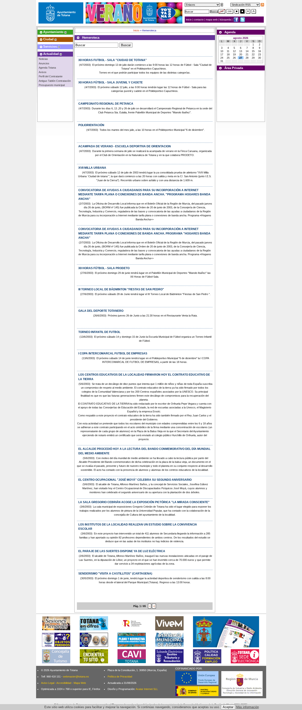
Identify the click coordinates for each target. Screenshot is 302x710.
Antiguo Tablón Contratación (55, 80)
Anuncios (44, 63)
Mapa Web (80, 682)
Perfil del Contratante (51, 76)
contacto (199, 19)
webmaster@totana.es (76, 676)
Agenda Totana (47, 67)
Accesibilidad (63, 682)
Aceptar (228, 707)
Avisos (42, 72)
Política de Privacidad (120, 676)
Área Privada (233, 68)
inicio (189, 19)
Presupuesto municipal (52, 85)
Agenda (229, 32)
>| (154, 606)
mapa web (212, 19)
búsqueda (226, 19)
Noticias (43, 58)
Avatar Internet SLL (147, 689)
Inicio (136, 30)
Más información (247, 707)
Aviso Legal (47, 682)
